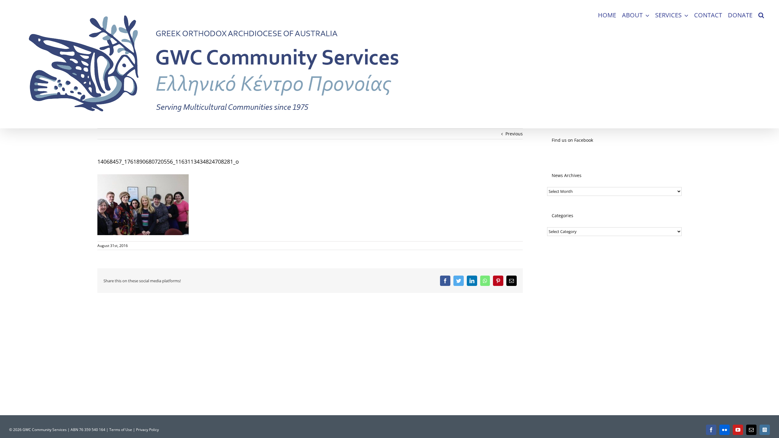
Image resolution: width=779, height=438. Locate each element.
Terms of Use (120, 429)
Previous (514, 134)
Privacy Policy (147, 429)
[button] (761, 15)
